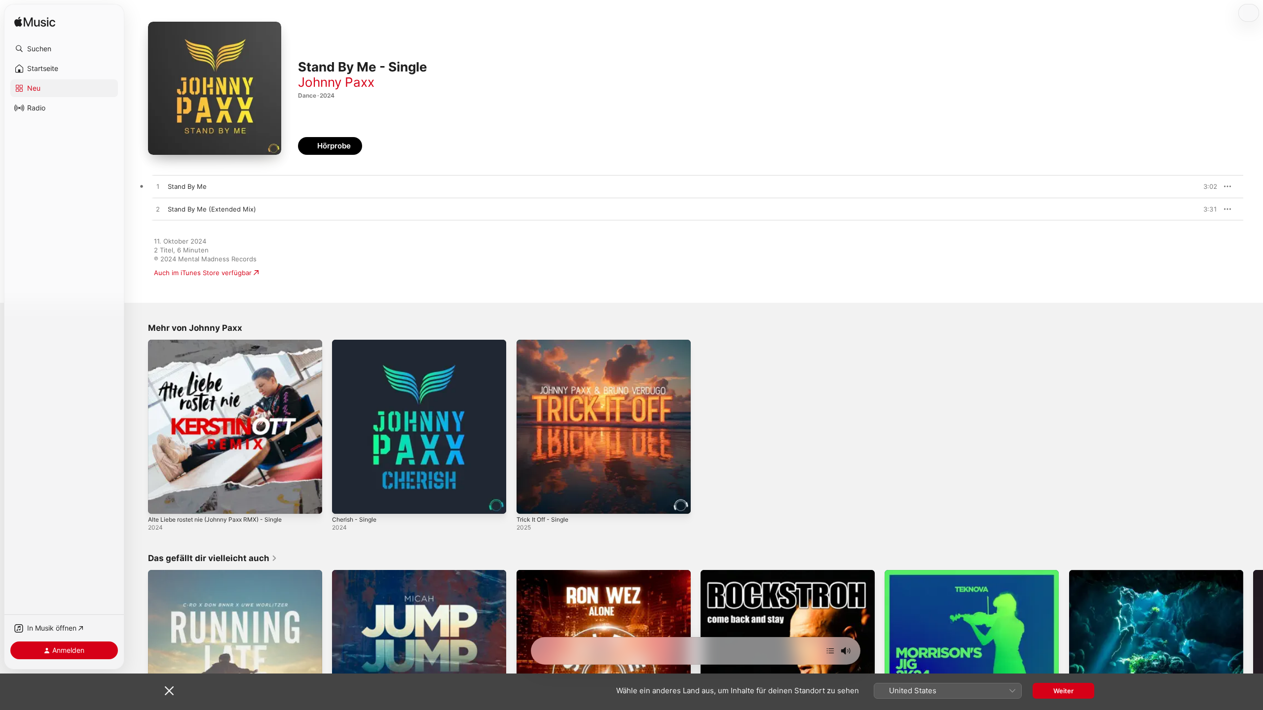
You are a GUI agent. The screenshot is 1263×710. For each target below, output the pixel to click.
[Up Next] (830, 651)
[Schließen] (169, 690)
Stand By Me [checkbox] (187, 186)
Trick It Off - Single (545, 344)
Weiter (1063, 691)
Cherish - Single (356, 344)
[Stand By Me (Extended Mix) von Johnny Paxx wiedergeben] (158, 209)
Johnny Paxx (336, 82)
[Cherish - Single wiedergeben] (344, 501)
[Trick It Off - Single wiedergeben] (528, 501)
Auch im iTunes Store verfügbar (203, 273)
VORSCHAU (1203, 186)
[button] (64, 48)
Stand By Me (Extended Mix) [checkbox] (212, 209)
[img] (34, 22)
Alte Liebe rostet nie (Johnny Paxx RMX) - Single (223, 344)
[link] (212, 558)
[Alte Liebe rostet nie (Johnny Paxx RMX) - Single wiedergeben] (160, 501)
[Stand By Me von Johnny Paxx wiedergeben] (158, 186)
